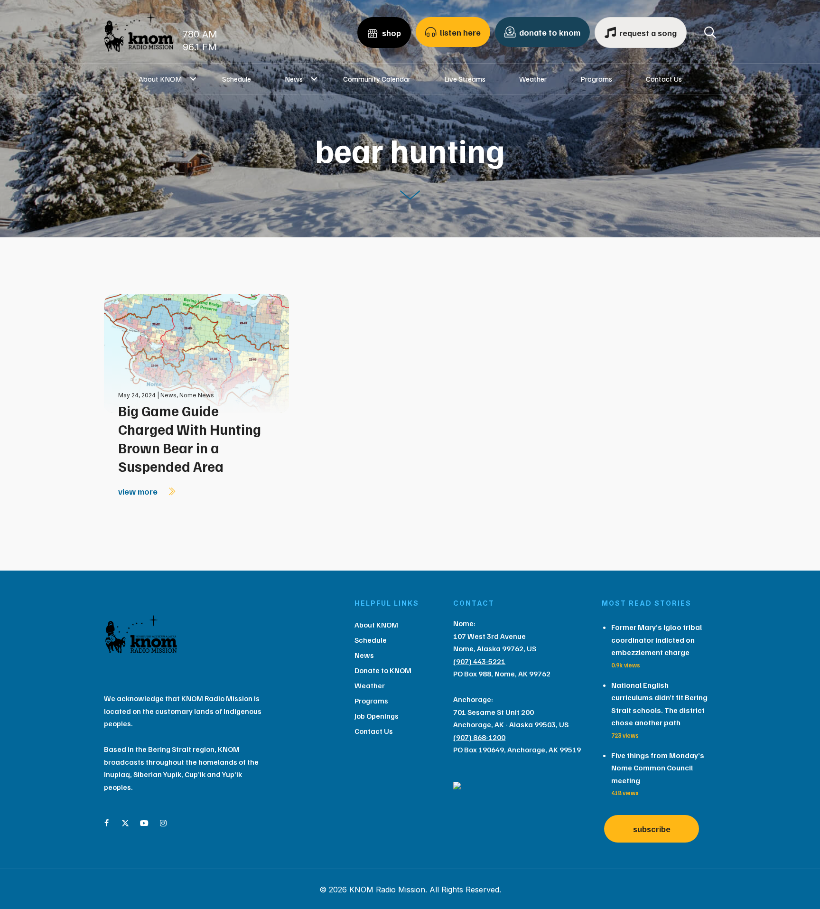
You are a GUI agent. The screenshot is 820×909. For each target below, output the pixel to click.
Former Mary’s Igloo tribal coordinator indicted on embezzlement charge (656, 639)
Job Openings (376, 716)
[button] (193, 78)
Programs (596, 79)
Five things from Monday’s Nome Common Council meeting (657, 767)
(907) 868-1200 (479, 737)
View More (138, 491)
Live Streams (464, 79)
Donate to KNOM (382, 670)
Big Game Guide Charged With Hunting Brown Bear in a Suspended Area (189, 438)
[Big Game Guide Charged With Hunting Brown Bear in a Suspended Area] (196, 353)
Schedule (236, 79)
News (294, 79)
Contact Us (664, 79)
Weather (533, 79)
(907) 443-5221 (479, 661)
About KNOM (160, 79)
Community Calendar (376, 79)
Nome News (196, 395)
